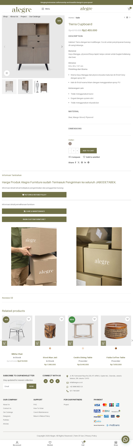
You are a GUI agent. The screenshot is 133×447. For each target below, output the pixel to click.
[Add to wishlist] (28, 319)
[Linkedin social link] (85, 162)
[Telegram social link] (88, 162)
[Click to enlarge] (7, 73)
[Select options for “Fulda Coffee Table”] (103, 343)
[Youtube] (52, 381)
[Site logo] (22, 10)
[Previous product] (124, 17)
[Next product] (129, 17)
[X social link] (78, 162)
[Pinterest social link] (82, 162)
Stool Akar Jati (50, 357)
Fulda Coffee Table (116, 357)
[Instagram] (46, 381)
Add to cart (88, 151)
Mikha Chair (17, 354)
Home (71, 17)
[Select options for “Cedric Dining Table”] (70, 343)
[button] (4, 343)
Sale (78, 17)
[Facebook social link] (75, 162)
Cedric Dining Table (83, 357)
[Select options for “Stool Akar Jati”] (37, 343)
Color (71, 140)
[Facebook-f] (58, 381)
